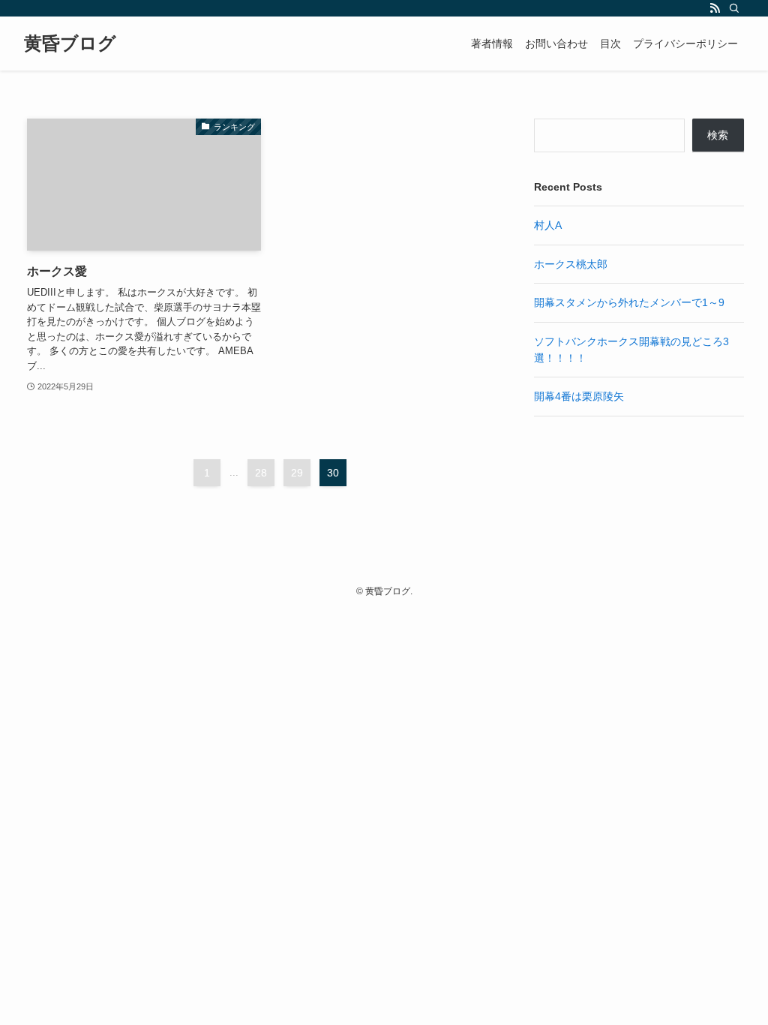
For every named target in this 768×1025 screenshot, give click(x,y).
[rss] (714, 8)
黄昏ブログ (70, 44)
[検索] (734, 8)
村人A (548, 225)
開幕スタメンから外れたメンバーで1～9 (629, 302)
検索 (717, 135)
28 (261, 473)
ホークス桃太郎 (571, 264)
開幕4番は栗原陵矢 (579, 396)
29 (297, 473)
